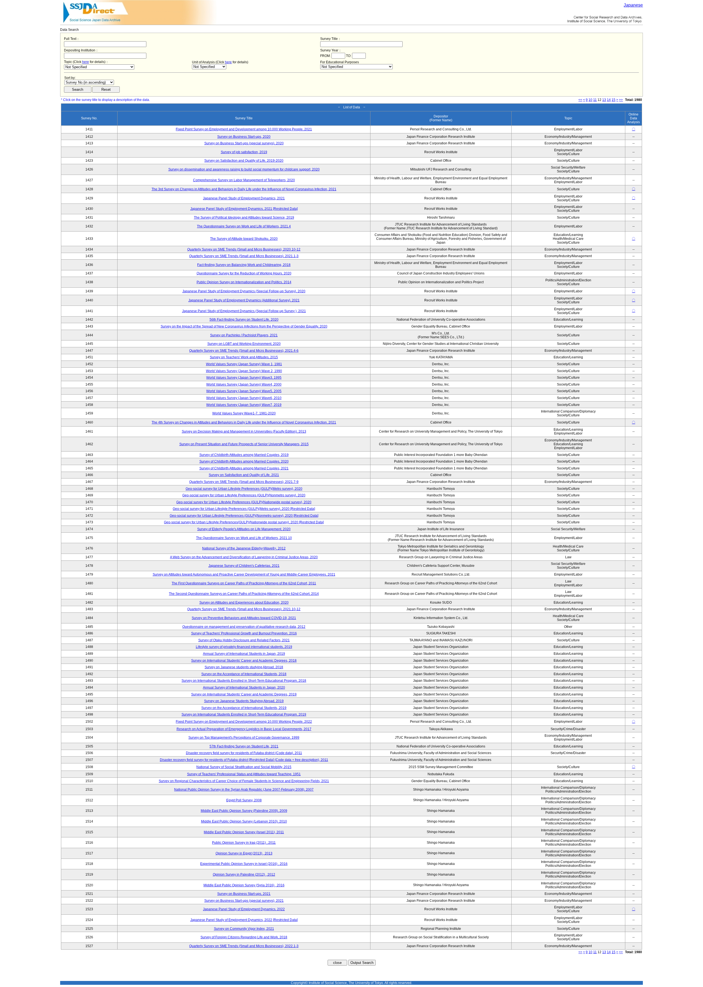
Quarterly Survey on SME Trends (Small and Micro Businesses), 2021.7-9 (244, 482)
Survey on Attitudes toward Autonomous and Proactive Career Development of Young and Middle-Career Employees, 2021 (244, 574)
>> (621, 100)
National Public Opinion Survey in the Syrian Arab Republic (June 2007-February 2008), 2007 (244, 789)
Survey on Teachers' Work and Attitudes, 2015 (244, 357)
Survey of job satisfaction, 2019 (244, 152)
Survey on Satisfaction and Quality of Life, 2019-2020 (243, 161)
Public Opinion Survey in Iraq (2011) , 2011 (244, 843)
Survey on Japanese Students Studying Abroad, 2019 (244, 701)
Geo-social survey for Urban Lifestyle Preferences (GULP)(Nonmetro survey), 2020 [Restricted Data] (244, 516)
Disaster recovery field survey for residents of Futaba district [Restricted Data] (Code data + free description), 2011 (244, 760)
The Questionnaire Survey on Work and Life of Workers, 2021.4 (244, 226)
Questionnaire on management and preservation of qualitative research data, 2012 (243, 627)
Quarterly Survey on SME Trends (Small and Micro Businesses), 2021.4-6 (244, 351)
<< (580, 100)
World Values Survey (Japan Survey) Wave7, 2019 (243, 405)
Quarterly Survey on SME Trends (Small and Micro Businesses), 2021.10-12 (243, 609)
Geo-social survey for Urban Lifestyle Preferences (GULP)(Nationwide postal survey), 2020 (243, 502)
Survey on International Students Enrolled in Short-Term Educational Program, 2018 (244, 681)
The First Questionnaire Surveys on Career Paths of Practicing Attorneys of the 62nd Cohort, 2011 (244, 583)
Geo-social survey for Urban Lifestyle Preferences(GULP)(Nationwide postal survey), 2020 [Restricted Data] (244, 522)
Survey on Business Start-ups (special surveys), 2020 (244, 143)
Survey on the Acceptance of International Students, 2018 (243, 674)
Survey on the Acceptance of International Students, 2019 (243, 708)
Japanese (633, 5)
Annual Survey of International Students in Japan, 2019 (244, 654)
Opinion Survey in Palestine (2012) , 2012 (244, 874)
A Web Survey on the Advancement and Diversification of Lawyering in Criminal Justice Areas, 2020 (244, 557)
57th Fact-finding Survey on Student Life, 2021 (244, 746)
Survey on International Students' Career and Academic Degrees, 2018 (244, 660)
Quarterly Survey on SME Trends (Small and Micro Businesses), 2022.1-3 (244, 946)
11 (595, 100)
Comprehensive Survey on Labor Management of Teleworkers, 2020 (244, 180)
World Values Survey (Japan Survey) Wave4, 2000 (243, 384)
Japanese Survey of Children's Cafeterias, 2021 (244, 566)
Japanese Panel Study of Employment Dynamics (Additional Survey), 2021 (244, 300)
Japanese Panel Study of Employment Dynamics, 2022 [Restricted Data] (244, 920)
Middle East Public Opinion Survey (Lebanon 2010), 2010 (244, 821)
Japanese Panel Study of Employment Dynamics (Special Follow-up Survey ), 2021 (244, 311)
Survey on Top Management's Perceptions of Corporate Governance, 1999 (243, 737)
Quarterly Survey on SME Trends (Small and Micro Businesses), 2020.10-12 (243, 249)
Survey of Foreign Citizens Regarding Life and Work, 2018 (243, 937)
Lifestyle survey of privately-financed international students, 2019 (244, 647)
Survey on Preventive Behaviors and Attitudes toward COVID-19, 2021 (244, 618)
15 (613, 100)
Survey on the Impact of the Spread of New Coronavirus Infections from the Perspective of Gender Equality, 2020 (244, 326)
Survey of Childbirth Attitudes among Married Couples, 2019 (244, 455)
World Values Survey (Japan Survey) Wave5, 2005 (243, 391)
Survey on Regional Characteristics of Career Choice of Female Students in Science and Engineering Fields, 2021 (244, 781)
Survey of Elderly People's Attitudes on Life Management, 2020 (244, 529)
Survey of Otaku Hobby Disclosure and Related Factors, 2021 (244, 640)
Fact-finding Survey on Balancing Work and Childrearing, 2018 (244, 265)
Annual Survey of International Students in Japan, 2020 (244, 687)
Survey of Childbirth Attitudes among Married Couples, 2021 (244, 468)
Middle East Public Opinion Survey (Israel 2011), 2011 (244, 832)
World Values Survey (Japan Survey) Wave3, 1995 (243, 378)
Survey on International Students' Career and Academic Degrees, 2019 (244, 694)
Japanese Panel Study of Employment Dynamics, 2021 (244, 198)
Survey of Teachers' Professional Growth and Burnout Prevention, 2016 (244, 633)
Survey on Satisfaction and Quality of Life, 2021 (244, 475)
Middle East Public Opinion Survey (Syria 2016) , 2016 (243, 885)
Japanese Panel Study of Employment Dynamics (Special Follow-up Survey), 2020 (243, 291)
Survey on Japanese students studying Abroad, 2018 (244, 667)
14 (609, 100)
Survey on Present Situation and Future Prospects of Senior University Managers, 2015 (244, 444)
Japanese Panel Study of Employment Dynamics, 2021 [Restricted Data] (244, 209)
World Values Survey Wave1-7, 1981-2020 (244, 413)
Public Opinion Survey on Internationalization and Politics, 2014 (244, 282)
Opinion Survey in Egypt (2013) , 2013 (244, 853)
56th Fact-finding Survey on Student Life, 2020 (244, 319)
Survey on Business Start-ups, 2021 (243, 894)
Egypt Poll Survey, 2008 (244, 800)
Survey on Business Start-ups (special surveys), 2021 (244, 901)
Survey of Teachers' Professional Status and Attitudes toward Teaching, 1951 (244, 774)
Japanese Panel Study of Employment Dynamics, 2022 (244, 909)
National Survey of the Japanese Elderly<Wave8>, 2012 (244, 548)
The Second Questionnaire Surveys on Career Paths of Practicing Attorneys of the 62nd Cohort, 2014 (244, 594)
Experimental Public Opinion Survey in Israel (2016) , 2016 (244, 864)
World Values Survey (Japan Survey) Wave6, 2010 (243, 398)
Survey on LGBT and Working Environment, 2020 (244, 344)
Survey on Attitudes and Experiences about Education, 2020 (244, 602)
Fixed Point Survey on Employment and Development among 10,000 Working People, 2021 (244, 129)
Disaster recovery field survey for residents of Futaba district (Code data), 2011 (244, 753)
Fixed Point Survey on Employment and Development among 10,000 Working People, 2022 (244, 722)
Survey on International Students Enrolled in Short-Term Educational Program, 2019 (244, 714)
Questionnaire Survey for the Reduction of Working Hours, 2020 (244, 273)
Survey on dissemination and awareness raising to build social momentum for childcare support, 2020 (244, 169)
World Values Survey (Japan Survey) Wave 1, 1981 (244, 364)
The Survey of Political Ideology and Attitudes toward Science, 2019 (244, 217)
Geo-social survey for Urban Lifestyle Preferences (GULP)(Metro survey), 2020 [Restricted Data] (244, 509)
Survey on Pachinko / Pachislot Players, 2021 (244, 335)
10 (590, 100)
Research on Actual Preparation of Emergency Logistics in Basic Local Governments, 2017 (244, 729)
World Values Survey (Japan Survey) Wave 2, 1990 (244, 371)
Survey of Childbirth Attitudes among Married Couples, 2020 (244, 461)
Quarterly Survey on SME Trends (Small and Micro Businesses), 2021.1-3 (244, 256)
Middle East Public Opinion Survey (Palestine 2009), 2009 (244, 811)
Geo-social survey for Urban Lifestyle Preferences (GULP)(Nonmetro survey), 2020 (243, 495)
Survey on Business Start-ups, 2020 (243, 137)
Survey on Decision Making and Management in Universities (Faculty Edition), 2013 (244, 431)
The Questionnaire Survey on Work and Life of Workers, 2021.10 (244, 538)
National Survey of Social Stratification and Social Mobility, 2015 (243, 767)
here (85, 62)
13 (604, 100)
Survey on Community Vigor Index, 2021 (244, 929)
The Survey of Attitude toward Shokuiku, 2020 (244, 239)
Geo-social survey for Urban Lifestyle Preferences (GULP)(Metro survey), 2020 (244, 489)
